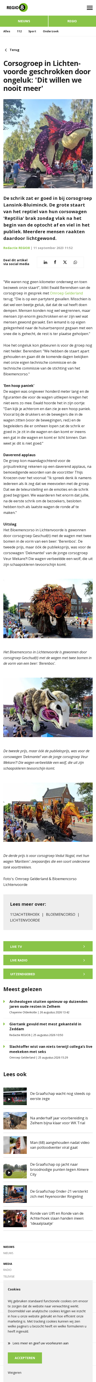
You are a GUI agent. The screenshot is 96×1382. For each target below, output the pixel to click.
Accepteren (25, 1358)
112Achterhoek (25, 914)
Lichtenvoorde (25, 920)
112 (19, 31)
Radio (7, 1270)
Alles (6, 31)
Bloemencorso (60, 914)
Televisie (9, 1276)
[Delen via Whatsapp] (75, 262)
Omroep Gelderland (66, 293)
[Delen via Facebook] (55, 262)
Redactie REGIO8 (16, 248)
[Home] (24, 7)
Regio (72, 21)
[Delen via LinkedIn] (45, 262)
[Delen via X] (65, 262)
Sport (32, 31)
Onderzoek (51, 31)
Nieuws (24, 21)
